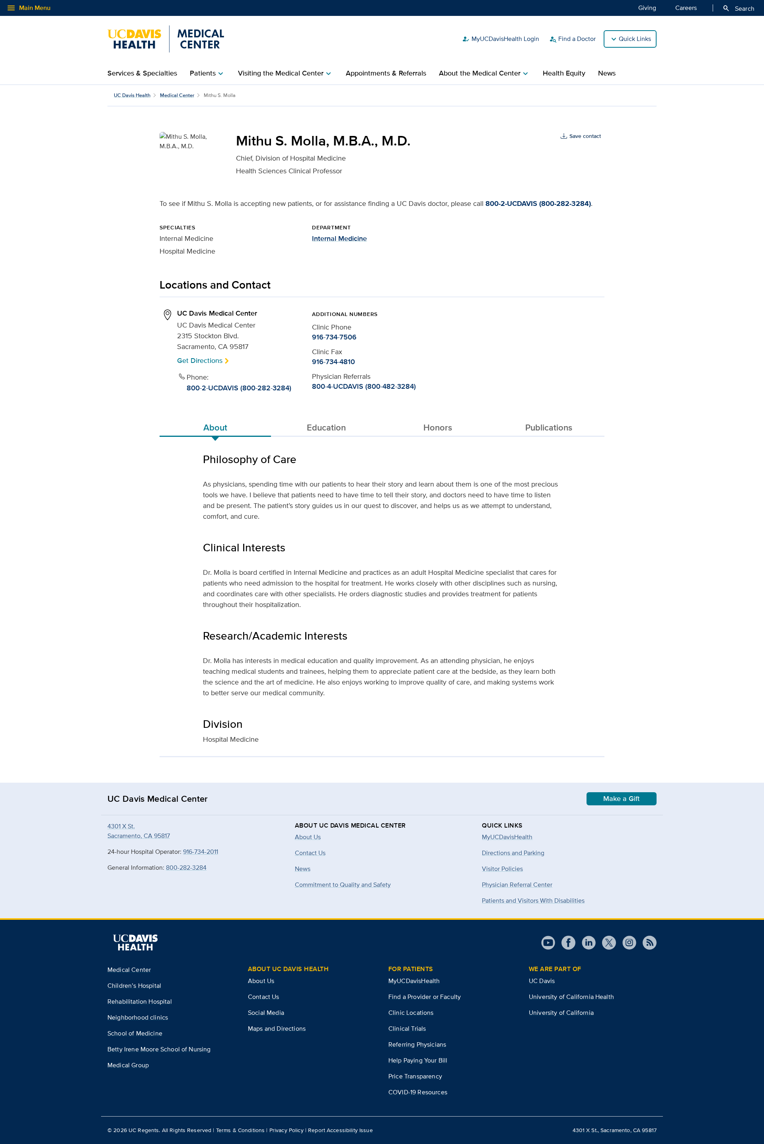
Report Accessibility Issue (340, 1130)
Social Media (266, 1012)
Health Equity (564, 73)
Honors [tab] (437, 427)
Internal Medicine (339, 238)
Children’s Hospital (134, 985)
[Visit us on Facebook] (565, 943)
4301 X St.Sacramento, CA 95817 (138, 831)
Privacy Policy (286, 1130)
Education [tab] (326, 427)
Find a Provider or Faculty (424, 996)
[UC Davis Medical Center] (165, 38)
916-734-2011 (200, 851)
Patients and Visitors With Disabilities (533, 900)
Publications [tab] (548, 427)
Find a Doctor (572, 39)
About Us (261, 980)
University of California (561, 1012)
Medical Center (177, 95)
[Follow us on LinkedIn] (585, 943)
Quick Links (635, 38)
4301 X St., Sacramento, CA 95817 (615, 1130)
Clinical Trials (407, 1028)
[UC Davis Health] (135, 942)
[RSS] (646, 943)
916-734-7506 (334, 337)
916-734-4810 (333, 362)
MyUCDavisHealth (507, 837)
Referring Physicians (417, 1044)
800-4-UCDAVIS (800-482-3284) (364, 386)
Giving (647, 7)
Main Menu (28, 8)
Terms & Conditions (240, 1130)
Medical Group (128, 1065)
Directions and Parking (513, 852)
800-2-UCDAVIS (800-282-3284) (538, 203)
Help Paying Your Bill (417, 1060)
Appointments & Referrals (386, 73)
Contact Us (263, 996)
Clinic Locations (411, 1012)
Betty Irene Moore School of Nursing (159, 1049)
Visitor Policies (502, 868)
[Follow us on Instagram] (626, 943)
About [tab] (215, 427)
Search (738, 8)
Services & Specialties (142, 73)
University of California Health (571, 996)
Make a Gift (621, 798)
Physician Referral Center (517, 884)
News (607, 73)
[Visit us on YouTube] (548, 943)
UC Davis (542, 980)
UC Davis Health (132, 95)
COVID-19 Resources (417, 1092)
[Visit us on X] (606, 943)
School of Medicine (134, 1033)
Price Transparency (415, 1076)
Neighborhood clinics (137, 1017)
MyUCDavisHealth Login (500, 39)
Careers (686, 7)
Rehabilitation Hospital (139, 1001)
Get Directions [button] (199, 360)
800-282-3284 (186, 867)
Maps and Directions (277, 1028)
